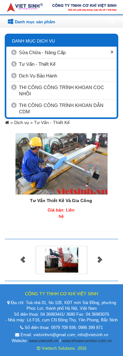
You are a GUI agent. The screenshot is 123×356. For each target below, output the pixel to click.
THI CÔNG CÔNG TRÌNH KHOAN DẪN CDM (61, 108)
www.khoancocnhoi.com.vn (87, 340)
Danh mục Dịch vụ (33, 40)
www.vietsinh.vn (43, 340)
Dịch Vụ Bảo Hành (38, 75)
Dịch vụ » (24, 122)
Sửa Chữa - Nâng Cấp (42, 52)
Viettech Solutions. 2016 (63, 348)
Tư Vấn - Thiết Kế (37, 64)
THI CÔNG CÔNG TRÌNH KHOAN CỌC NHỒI (61, 90)
